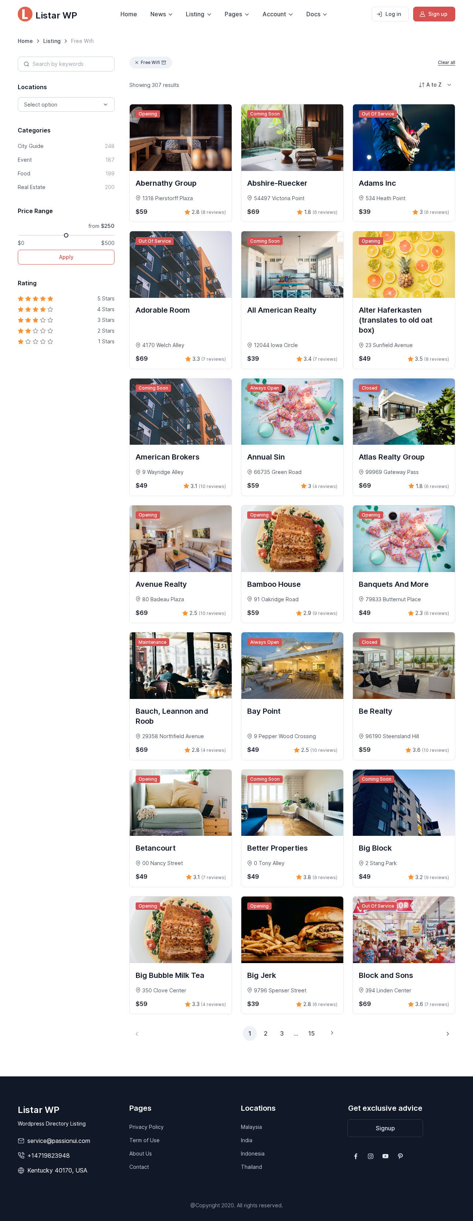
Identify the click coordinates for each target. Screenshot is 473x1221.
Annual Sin (266, 457)
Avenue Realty (161, 584)
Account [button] (274, 14)
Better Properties (277, 848)
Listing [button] (195, 14)
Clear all (446, 62)
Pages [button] (233, 14)
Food (66, 173)
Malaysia (251, 1127)
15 (311, 1033)
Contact (139, 1167)
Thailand (251, 1167)
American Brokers (168, 457)
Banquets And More (394, 584)
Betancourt (156, 848)
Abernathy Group (166, 183)
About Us (140, 1153)
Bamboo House (274, 584)
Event (66, 160)
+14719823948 (48, 1155)
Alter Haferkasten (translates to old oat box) (395, 320)
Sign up (438, 14)
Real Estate (66, 187)
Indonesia (253, 1153)
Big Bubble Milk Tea (170, 975)
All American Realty (282, 310)
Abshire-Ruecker (277, 183)
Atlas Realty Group (392, 457)
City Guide (66, 146)
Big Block (375, 848)
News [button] (158, 14)
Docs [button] (313, 14)
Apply (66, 257)
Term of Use (144, 1140)
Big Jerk (261, 975)
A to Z (434, 84)
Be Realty (375, 711)
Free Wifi (150, 62)
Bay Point (263, 711)
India (246, 1140)
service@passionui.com (58, 1140)
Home (128, 14)
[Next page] (447, 1033)
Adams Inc (377, 183)
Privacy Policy (146, 1127)
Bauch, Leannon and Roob (172, 716)
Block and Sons (386, 975)
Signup (385, 1128)
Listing (52, 41)
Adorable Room (163, 310)
